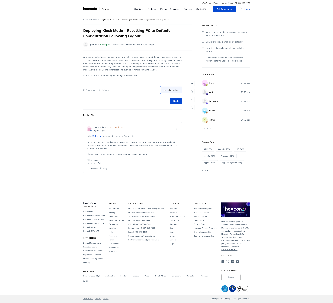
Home (85, 20)
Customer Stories (116, 220)
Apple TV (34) (210, 163)
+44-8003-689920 (141, 212)
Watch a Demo (200, 216)
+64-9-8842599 (139, 220)
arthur (212, 119)
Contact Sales (227, 3)
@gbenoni (97, 136)
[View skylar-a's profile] (205, 111)
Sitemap (173, 224)
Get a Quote (199, 220)
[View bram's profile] (205, 83)
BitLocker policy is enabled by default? (224, 41)
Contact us (174, 220)
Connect (106, 9)
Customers (113, 216)
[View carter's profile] (205, 92)
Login (247, 9)
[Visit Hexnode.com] (91, 8)
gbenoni (93, 44)
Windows (94, 20)
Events (172, 236)
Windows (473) (227, 156)
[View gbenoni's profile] (85, 44)
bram (211, 83)
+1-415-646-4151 (137, 232)
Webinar (112, 228)
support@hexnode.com (142, 236)
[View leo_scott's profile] (205, 101)
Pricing (163, 9)
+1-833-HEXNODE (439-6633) (146, 208)
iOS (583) (240, 149)
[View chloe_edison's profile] (89, 128)
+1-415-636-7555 (141, 228)
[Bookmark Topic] (191, 91)
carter (212, 92)
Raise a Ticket (200, 224)
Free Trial (113, 251)
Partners (188, 9)
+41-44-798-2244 (140, 224)
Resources (174, 9)
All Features (114, 208)
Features (152, 9)
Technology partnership (204, 236)
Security (173, 212)
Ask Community (224, 9)
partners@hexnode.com (143, 240)
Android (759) (224, 149)
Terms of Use (88, 299)
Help (111, 232)
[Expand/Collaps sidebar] (191, 83)
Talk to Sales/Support (203, 208)
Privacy (98, 299)
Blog (171, 228)
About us (173, 208)
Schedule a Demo (201, 212)
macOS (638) (209, 156)
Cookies (105, 299)
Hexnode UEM (133, 44)
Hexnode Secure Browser (94, 219)
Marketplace (114, 247)
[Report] (191, 107)
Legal (172, 244)
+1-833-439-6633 (242, 3)
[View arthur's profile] (205, 120)
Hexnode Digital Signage (93, 223)
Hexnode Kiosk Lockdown (94, 215)
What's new (207, 3)
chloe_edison (100, 127)
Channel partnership (202, 232)
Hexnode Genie (89, 227)
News (172, 232)
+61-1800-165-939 (141, 216)
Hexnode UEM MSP (91, 231)
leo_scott (213, 101)
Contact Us (201, 9)
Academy (113, 236)
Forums (112, 240)
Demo (215, 3)
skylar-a (213, 110)
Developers (114, 244)
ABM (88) (208, 149)
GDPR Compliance (177, 216)
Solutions (138, 9)
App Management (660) (232, 163)
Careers (173, 240)
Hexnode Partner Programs (205, 228)
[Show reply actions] (177, 129)
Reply (176, 101)
